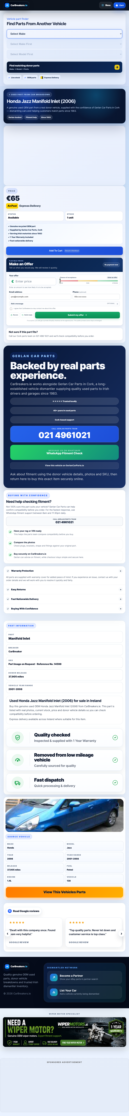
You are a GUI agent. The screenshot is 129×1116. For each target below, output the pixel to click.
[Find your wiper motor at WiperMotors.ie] (64, 1032)
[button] (64, 67)
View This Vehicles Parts (64, 892)
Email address (15, 292)
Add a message (63, 304)
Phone (79, 292)
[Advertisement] (64, 1087)
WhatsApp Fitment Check (64, 453)
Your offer (13, 275)
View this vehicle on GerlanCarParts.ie (64, 465)
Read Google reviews (24, 911)
